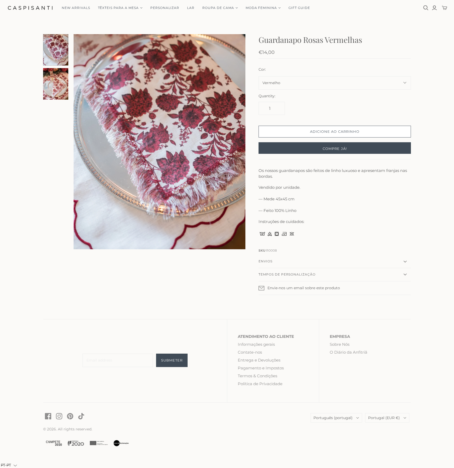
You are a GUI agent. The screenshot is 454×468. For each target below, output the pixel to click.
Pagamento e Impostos (261, 367)
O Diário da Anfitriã (348, 352)
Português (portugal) (333, 417)
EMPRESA (340, 336)
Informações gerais (256, 344)
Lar (190, 8)
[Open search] (426, 8)
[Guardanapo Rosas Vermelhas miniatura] (55, 49)
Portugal (384, 417)
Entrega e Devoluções (259, 360)
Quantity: (267, 96)
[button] (9, 465)
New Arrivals (76, 8)
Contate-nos (250, 352)
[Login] (434, 8)
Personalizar (164, 8)
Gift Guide (299, 8)
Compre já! (335, 148)
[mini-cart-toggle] (444, 8)
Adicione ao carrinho (334, 131)
